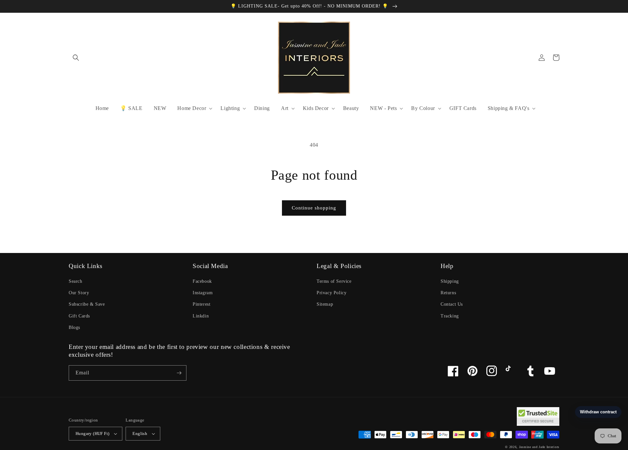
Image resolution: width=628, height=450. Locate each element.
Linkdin (201, 316)
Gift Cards (79, 316)
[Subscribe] (179, 373)
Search (75, 281)
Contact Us (452, 304)
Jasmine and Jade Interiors (539, 447)
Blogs (74, 327)
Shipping (450, 281)
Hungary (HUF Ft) (92, 433)
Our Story (79, 292)
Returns (448, 292)
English (139, 433)
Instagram (203, 292)
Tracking (450, 316)
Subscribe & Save (87, 304)
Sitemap (325, 304)
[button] (76, 57)
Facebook (202, 281)
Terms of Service (334, 281)
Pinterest (201, 304)
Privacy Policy (331, 292)
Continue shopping (314, 207)
